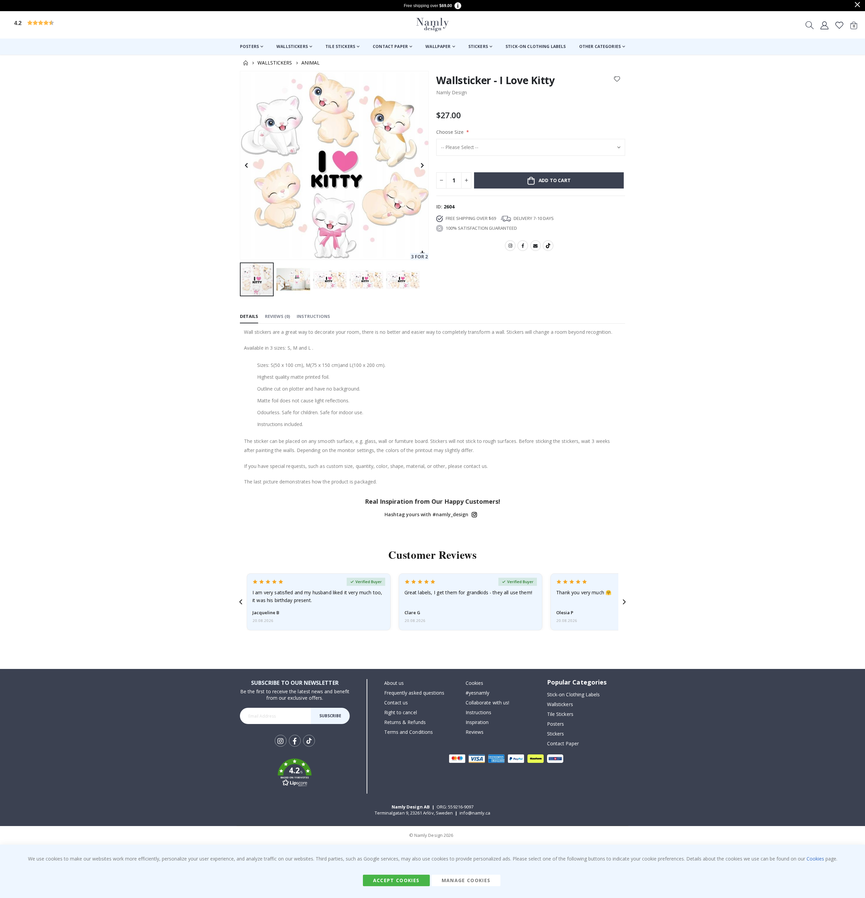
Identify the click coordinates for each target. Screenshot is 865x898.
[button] (66, 25)
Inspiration (477, 722)
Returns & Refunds (405, 722)
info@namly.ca (475, 813)
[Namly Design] (432, 25)
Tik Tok (309, 746)
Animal (310, 62)
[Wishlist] (839, 25)
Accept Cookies (396, 880)
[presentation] (241, 602)
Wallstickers (274, 62)
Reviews (475, 732)
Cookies (474, 683)
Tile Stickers (560, 714)
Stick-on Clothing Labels (573, 694)
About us (394, 683)
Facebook (522, 245)
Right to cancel (400, 712)
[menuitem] (251, 47)
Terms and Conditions (408, 732)
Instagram (510, 245)
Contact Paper (563, 743)
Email (535, 245)
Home (245, 63)
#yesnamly (478, 693)
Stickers (555, 733)
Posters (555, 724)
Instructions (479, 712)
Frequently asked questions (414, 693)
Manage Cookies (466, 880)
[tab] (249, 316)
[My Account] (824, 25)
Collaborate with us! (487, 702)
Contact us (396, 702)
